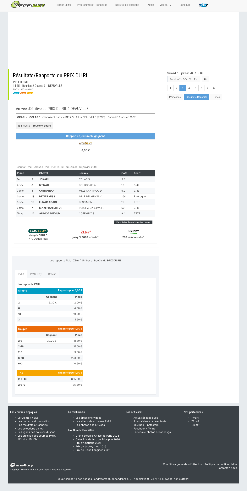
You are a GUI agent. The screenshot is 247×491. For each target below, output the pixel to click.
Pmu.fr (195, 417)
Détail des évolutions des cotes (133, 222)
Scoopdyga (164, 432)
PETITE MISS (47, 196)
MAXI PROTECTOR (50, 207)
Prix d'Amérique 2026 (88, 442)
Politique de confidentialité (221, 464)
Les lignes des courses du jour (36, 432)
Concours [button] (185, 4)
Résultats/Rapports (196, 96)
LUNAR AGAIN (48, 202)
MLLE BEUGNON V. (90, 196)
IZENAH (44, 185)
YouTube (139, 424)
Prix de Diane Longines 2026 (93, 449)
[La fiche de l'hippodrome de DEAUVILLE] (205, 79)
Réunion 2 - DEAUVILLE (183, 79)
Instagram (152, 424)
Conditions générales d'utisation (182, 464)
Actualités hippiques (146, 417)
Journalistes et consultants (150, 421)
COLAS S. (85, 179)
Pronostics (175, 96)
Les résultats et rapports (33, 424)
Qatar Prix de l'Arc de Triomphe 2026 (98, 439)
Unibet (195, 424)
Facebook (139, 428)
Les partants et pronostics (34, 421)
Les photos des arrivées (90, 424)
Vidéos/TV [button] (166, 4)
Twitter (152, 428)
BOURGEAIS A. (87, 185)
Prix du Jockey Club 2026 (91, 446)
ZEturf (195, 421)
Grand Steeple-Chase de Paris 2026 (97, 435)
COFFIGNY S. (87, 213)
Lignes (216, 96)
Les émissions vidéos (88, 417)
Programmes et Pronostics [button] (92, 4)
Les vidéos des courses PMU (93, 421)
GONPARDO (46, 190)
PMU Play (36, 274)
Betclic (52, 274)
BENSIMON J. (87, 202)
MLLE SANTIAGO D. (90, 190)
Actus (150, 4)
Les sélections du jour (31, 428)
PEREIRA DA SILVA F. (91, 207)
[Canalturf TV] (203, 6)
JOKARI (44, 179)
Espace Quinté (64, 4)
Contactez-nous (227, 467)
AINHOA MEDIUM (49, 213)
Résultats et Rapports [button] (127, 4)
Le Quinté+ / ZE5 (28, 417)
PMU (21, 274)
